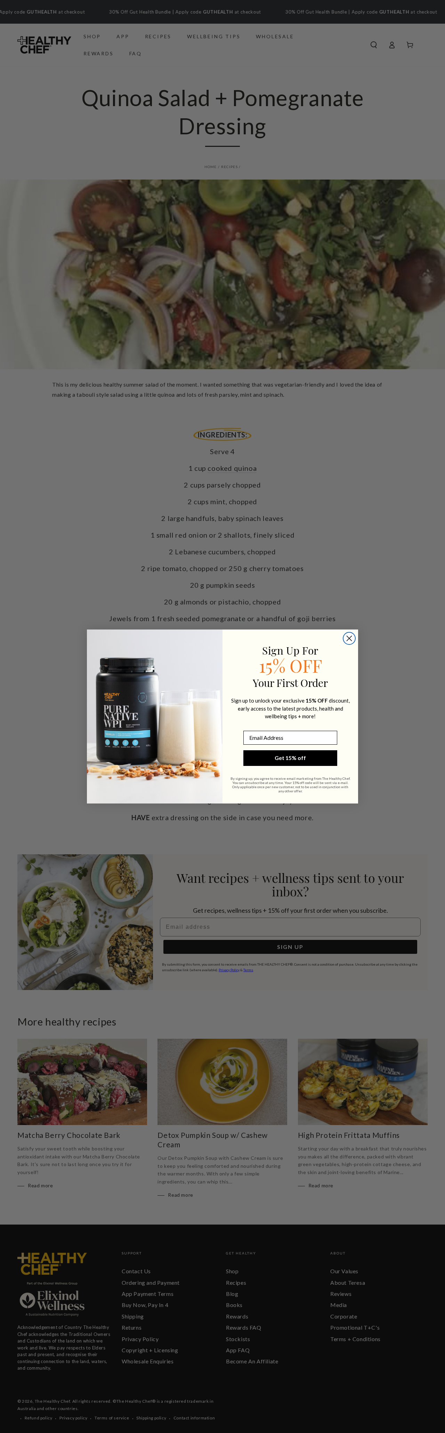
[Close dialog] (349, 638)
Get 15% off (290, 757)
